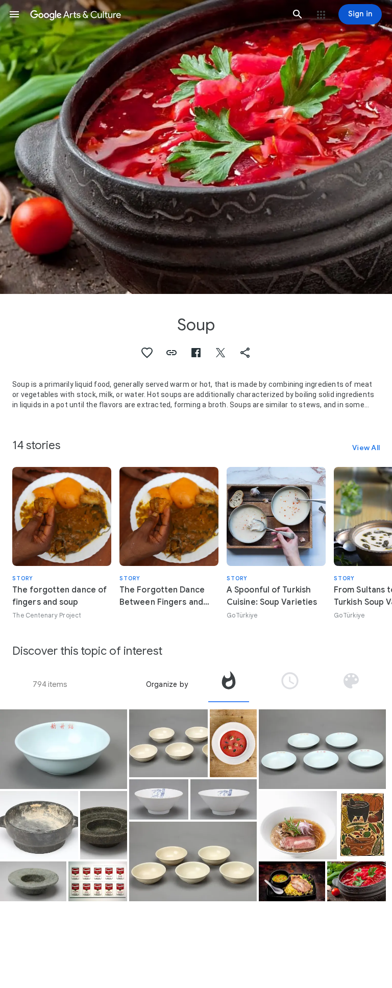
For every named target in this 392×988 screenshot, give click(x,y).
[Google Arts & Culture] (156, 14)
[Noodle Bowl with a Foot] (63, 749)
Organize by (167, 684)
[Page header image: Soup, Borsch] (196, 147)
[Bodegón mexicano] (362, 825)
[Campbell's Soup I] (97, 881)
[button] (14, 14)
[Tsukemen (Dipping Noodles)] (292, 881)
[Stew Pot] (39, 825)
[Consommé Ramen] (298, 825)
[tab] (228, 684)
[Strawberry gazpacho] (233, 743)
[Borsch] (356, 881)
